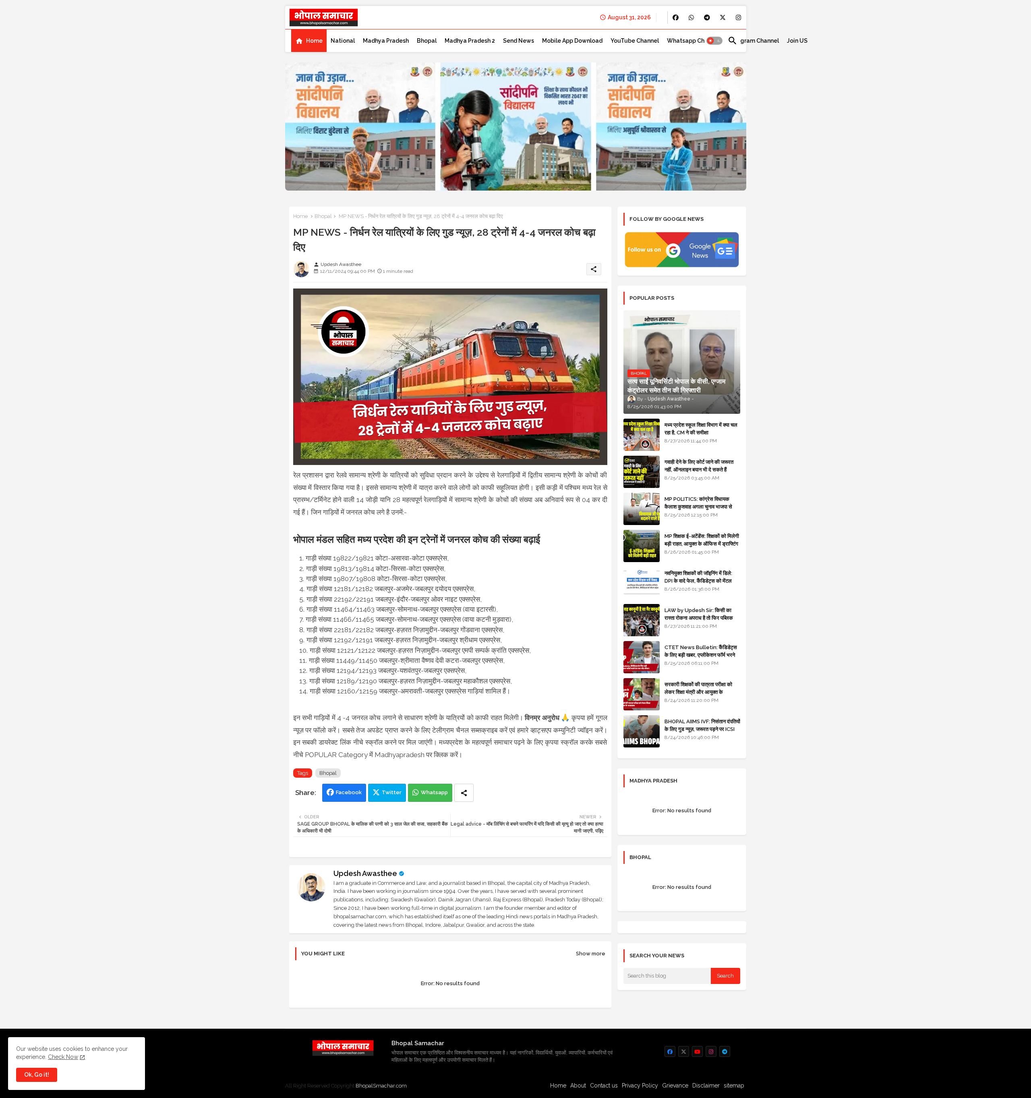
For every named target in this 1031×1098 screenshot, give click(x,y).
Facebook (349, 792)
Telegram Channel (753, 40)
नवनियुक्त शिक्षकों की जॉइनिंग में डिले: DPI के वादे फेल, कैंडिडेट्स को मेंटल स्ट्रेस (698, 580)
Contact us (604, 1085)
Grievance (675, 1085)
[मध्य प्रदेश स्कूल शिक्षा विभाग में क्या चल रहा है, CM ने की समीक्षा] (641, 435)
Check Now (63, 1057)
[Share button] (464, 793)
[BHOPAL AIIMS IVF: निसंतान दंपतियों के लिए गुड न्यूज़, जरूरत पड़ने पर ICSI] (641, 731)
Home (314, 40)
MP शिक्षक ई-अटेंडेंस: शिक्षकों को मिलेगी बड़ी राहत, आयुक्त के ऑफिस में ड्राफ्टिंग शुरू (702, 543)
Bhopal (427, 40)
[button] (714, 41)
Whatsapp (434, 792)
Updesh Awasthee (365, 873)
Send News (518, 40)
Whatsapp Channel (693, 40)
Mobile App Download (572, 40)
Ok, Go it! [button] (36, 1074)
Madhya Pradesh (386, 40)
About (578, 1085)
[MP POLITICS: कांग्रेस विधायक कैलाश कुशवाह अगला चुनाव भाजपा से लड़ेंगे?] (641, 509)
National (343, 40)
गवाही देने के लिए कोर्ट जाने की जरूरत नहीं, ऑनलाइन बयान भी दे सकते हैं (699, 465)
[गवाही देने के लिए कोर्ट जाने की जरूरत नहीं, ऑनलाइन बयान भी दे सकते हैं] (641, 472)
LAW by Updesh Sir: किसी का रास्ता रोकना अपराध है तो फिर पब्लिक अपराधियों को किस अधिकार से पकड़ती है (702, 617)
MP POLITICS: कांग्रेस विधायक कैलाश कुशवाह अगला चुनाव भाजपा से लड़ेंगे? (698, 506)
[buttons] (676, 17)
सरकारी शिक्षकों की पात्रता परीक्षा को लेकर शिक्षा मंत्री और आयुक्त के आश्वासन (698, 691)
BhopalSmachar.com (381, 1086)
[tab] (309, 40)
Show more (590, 954)
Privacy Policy (640, 1085)
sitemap (734, 1085)
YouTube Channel (635, 40)
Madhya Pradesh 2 (470, 40)
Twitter (392, 792)
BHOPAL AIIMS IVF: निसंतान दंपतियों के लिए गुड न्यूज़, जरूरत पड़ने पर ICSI (702, 725)
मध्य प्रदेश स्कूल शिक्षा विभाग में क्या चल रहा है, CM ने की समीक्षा (701, 428)
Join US (797, 40)
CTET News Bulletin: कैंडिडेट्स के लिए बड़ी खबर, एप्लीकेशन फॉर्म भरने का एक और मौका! (701, 654)
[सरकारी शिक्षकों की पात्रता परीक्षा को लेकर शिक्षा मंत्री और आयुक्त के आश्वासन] (641, 694)
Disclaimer (706, 1085)
